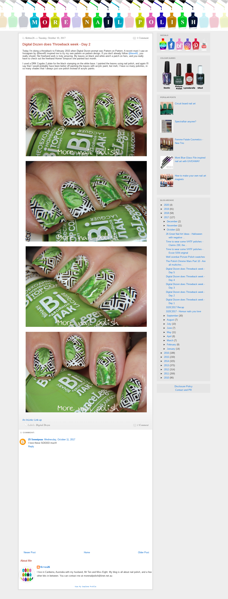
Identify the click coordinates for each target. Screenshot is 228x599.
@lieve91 (133, 53)
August (171, 319)
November (172, 225)
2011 (167, 373)
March (170, 340)
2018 (167, 213)
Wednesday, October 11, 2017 (59, 439)
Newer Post (30, 552)
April (169, 336)
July (169, 324)
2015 (167, 357)
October (171, 229)
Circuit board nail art (185, 103)
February (172, 344)
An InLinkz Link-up (32, 420)
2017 (167, 217)
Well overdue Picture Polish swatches (185, 257)
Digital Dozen (43, 425)
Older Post (143, 552)
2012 (167, 369)
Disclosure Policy (184, 386)
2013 (167, 365)
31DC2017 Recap (175, 307)
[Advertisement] (85, 523)
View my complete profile (85, 586)
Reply (31, 446)
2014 (167, 361)
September (173, 315)
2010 (167, 377)
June (170, 328)
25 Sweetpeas (35, 439)
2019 (167, 209)
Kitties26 (45, 567)
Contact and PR (183, 390)
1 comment (143, 38)
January (171, 349)
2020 (167, 205)
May (169, 332)
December (172, 221)
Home (87, 552)
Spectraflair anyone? (185, 121)
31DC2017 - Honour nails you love (183, 311)
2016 (167, 353)
